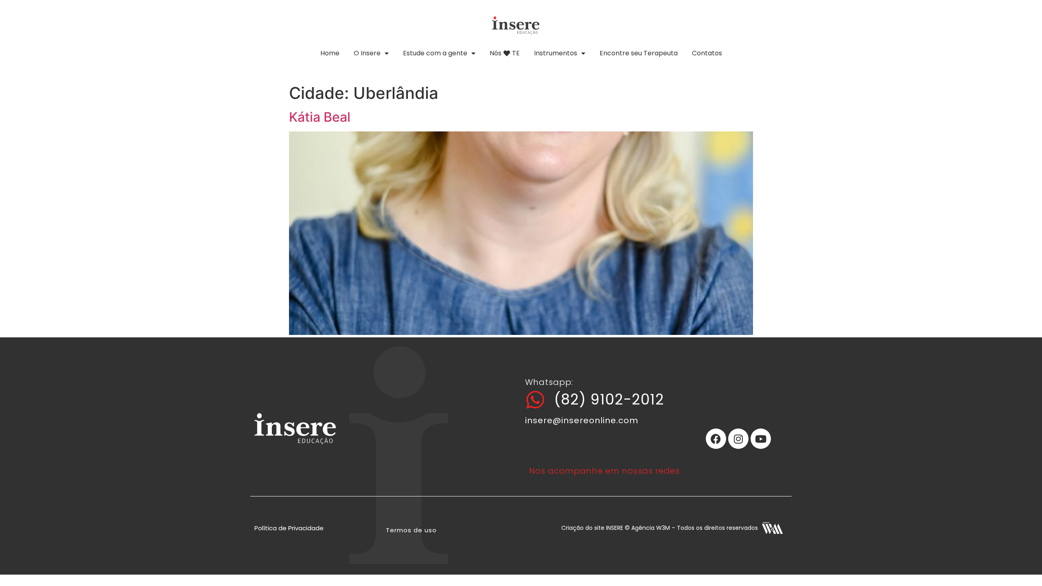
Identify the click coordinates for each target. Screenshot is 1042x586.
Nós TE (505, 53)
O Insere (367, 53)
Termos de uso (411, 530)
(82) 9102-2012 (609, 399)
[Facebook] (716, 439)
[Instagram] (738, 439)
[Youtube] (761, 439)
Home (329, 53)
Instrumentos (555, 53)
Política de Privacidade (289, 528)
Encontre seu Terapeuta (639, 53)
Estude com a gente (435, 53)
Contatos (707, 53)
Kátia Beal (319, 117)
